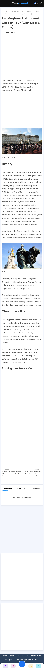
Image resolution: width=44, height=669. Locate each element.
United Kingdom (15, 11)
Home (4, 11)
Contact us (23, 656)
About (12, 656)
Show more (37, 489)
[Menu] (3, 3)
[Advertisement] (22, 57)
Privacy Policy (36, 656)
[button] (36, 3)
